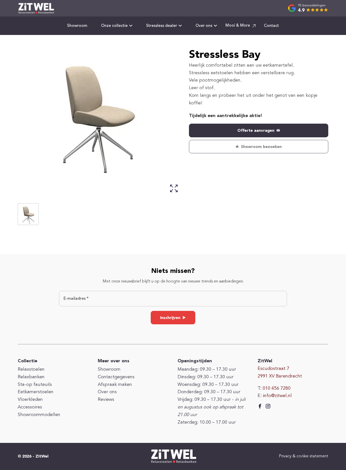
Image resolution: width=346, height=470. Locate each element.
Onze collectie (114, 26)
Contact (271, 26)
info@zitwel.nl (277, 395)
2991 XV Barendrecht (280, 376)
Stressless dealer (161, 26)
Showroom (77, 26)
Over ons (204, 26)
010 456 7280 (277, 388)
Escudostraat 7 (273, 368)
